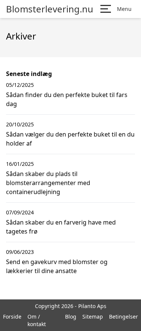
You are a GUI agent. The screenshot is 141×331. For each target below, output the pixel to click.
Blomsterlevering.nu (49, 9)
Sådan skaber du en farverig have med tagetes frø (61, 226)
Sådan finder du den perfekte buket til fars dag (66, 99)
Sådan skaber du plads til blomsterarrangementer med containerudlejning (48, 183)
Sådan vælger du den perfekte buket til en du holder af (70, 138)
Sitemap (92, 316)
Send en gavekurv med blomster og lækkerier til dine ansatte (57, 266)
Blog (70, 316)
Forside (12, 316)
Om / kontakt (36, 320)
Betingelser (123, 316)
